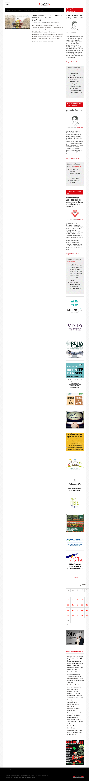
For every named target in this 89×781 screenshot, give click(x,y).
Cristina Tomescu (54, 22)
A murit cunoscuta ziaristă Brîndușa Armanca (75, 680)
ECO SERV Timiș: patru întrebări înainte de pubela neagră (74, 732)
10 (68, 605)
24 (68, 615)
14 (87, 605)
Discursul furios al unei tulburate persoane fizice (75, 176)
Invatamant (45, 22)
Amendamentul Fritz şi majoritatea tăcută (74, 16)
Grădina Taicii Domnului (74, 103)
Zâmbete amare (71, 11)
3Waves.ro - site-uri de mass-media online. (23, 777)
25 (73, 615)
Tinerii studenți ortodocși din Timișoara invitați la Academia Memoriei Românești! (47, 18)
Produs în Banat (71, 191)
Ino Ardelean (80, 32)
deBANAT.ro (78, 776)
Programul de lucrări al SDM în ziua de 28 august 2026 (75, 721)
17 (68, 610)
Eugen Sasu (80, 127)
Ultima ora (74, 9)
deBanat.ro (80, 219)
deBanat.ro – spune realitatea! (20, 775)
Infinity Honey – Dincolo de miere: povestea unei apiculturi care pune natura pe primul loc (75, 287)
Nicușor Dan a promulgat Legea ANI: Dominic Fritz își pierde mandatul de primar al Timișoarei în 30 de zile (75, 672)
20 (82, 610)
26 (77, 615)
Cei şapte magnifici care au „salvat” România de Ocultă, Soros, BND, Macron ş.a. (76, 90)
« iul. (67, 624)
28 (87, 615)
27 (82, 615)
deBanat (44, 4)
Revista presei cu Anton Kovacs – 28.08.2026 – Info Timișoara (74, 715)
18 (73, 610)
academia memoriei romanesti (45, 41)
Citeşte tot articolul (71, 62)
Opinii (68, 9)
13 (82, 605)
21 (87, 610)
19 (77, 610)
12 (77, 605)
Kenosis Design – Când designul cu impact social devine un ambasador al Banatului (74, 202)
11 (73, 605)
